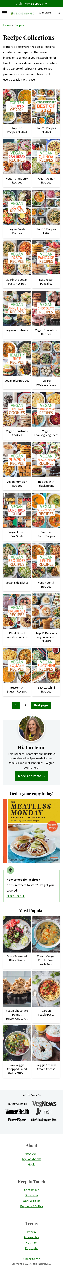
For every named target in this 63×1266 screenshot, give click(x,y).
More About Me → (31, 776)
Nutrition (31, 1243)
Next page (41, 705)
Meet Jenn (31, 1154)
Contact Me (31, 1190)
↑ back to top (31, 1259)
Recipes (19, 25)
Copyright (31, 1248)
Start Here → (16, 896)
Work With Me (31, 1201)
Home (7, 25)
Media (31, 1164)
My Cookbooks (31, 1159)
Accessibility (31, 1237)
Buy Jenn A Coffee (31, 1206)
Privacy (31, 1232)
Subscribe (31, 1195)
